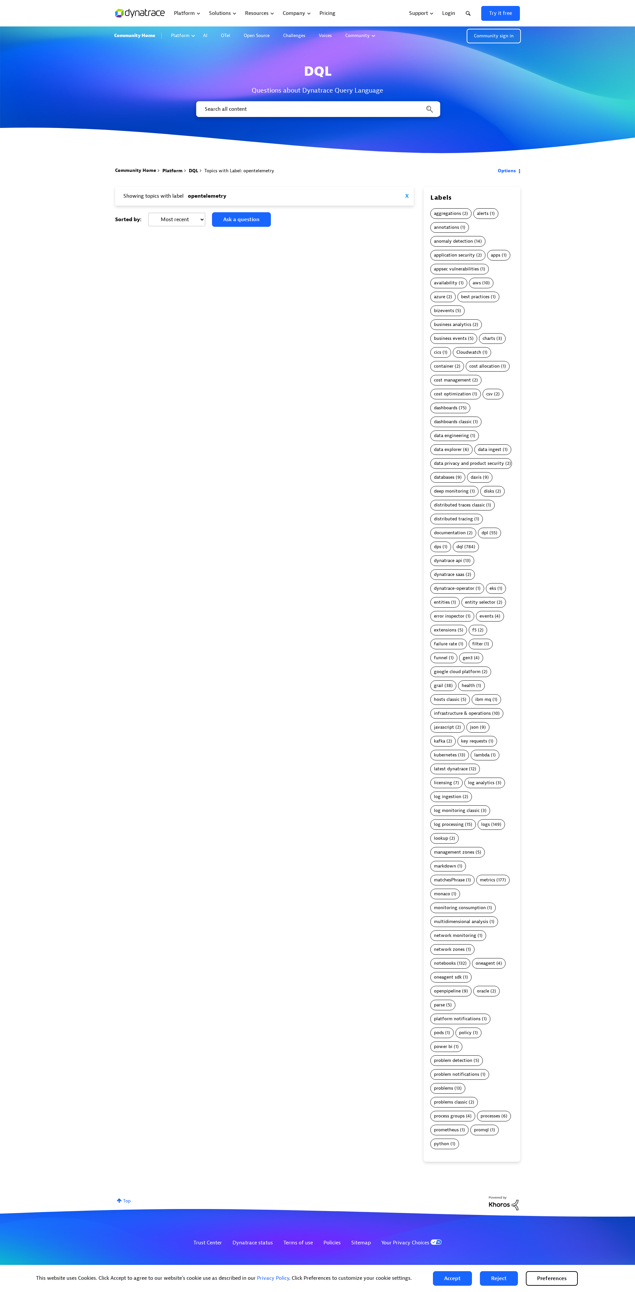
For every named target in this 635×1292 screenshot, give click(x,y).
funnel (440, 658)
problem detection (453, 1060)
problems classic (450, 1102)
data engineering (451, 435)
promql (481, 1130)
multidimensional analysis (461, 921)
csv (489, 394)
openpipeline (447, 991)
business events (450, 338)
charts (489, 338)
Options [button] (507, 171)
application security (454, 255)
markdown (445, 866)
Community (357, 35)
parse (439, 1005)
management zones (454, 852)
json (474, 727)
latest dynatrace (451, 769)
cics (437, 352)
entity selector (480, 602)
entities (442, 602)
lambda (481, 755)
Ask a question (241, 219)
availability (445, 283)
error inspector (449, 616)
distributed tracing (453, 519)
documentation (450, 533)
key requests (474, 741)
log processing (449, 824)
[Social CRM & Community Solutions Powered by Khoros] (504, 1203)
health (468, 685)
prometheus (446, 1130)
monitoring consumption (460, 907)
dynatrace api (448, 560)
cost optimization (452, 394)
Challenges (294, 35)
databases (444, 477)
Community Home (134, 35)
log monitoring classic (457, 810)
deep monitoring (451, 491)
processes (490, 1116)
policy (465, 1032)
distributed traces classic (459, 505)
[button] (452, 1278)
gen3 (468, 658)
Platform (180, 35)
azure (439, 297)
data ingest (489, 449)
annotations (446, 227)
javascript (444, 727)
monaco (442, 894)
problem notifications (456, 1074)
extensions (445, 630)
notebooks (445, 963)
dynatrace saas (449, 574)
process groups (449, 1116)
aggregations (447, 213)
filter (477, 644)
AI (205, 35)
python (441, 1144)
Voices (325, 35)
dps (437, 546)
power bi (443, 1046)
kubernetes (445, 755)
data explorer (448, 449)
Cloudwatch (468, 352)
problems (443, 1088)
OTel (225, 35)
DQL (193, 171)
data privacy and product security (469, 463)
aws (477, 283)
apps (495, 255)
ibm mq (483, 699)
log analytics (481, 783)
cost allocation (484, 366)
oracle (483, 991)
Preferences (552, 1278)
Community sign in (494, 36)
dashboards (445, 408)
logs (485, 824)
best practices (475, 297)
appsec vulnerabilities (456, 269)
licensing (443, 783)
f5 (474, 630)
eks (492, 588)
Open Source (257, 35)
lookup (441, 838)
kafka (439, 741)
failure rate (445, 644)
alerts (482, 213)
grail (438, 685)
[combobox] (317, 109)
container (443, 366)
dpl (485, 533)
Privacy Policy (273, 1278)
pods (439, 1032)
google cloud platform (457, 671)
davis (476, 477)
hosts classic (446, 699)
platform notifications (457, 1019)
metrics (487, 880)
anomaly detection (453, 241)
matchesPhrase (449, 880)
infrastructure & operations (462, 713)
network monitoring (455, 935)
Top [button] (127, 1201)
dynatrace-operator (454, 588)
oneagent (485, 963)
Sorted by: (128, 219)
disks (489, 491)
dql (459, 546)
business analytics (452, 324)
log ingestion (447, 796)
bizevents (444, 310)
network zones (449, 949)
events (486, 616)
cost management (452, 380)
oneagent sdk (448, 977)
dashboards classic (453, 421)
